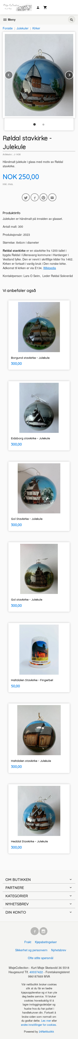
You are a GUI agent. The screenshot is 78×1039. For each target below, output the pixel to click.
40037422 (36, 972)
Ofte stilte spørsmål (40, 958)
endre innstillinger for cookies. (39, 1025)
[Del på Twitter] (26, 197)
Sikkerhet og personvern (31, 950)
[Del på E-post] (52, 197)
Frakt (27, 942)
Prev (12, 74)
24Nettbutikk (46, 1031)
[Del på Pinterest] (44, 197)
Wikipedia (49, 268)
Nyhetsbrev (58, 950)
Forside (8, 28)
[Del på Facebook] (35, 197)
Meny (11, 19)
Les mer (46, 1020)
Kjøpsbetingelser (46, 942)
